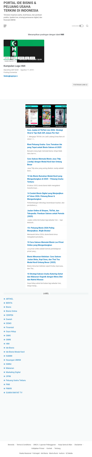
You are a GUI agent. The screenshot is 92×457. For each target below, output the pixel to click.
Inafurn (62, 453)
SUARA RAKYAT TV (14, 392)
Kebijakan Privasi (38, 448)
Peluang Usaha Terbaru (16, 380)
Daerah (9, 319)
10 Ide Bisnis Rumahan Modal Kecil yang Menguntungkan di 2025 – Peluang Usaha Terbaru (45, 179)
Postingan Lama (79, 85)
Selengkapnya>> (11, 76)
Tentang (57, 448)
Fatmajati (36, 453)
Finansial (10, 327)
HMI (7, 344)
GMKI (8, 335)
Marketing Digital (13, 372)
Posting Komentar (10, 72)
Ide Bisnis (10, 348)
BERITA (9, 303)
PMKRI (9, 388)
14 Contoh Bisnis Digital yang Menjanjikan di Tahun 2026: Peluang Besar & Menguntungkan (45, 196)
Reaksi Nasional (25, 453)
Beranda (11, 445)
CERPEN (9, 315)
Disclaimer (78, 445)
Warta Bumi (53, 453)
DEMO (8, 323)
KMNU (8, 364)
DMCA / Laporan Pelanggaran (44, 445)
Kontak (49, 448)
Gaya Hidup (11, 331)
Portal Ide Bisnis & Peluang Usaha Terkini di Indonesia (21, 6)
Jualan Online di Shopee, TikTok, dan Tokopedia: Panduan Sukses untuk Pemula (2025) (45, 213)
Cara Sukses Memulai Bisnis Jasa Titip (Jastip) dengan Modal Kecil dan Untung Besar (44, 162)
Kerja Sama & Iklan (65, 445)
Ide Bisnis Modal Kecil (15, 352)
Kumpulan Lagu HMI (14, 65)
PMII (8, 384)
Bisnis (8, 307)
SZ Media (69, 453)
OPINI (8, 376)
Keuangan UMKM (13, 360)
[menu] (6, 26)
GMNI (8, 339)
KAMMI (9, 356)
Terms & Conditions (24, 445)
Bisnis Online (11, 311)
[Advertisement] (46, 416)
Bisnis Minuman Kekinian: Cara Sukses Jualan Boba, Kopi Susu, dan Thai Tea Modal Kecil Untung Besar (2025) (44, 259)
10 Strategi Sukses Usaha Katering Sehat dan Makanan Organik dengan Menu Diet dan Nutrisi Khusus (45, 277)
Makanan (10, 368)
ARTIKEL (9, 299)
